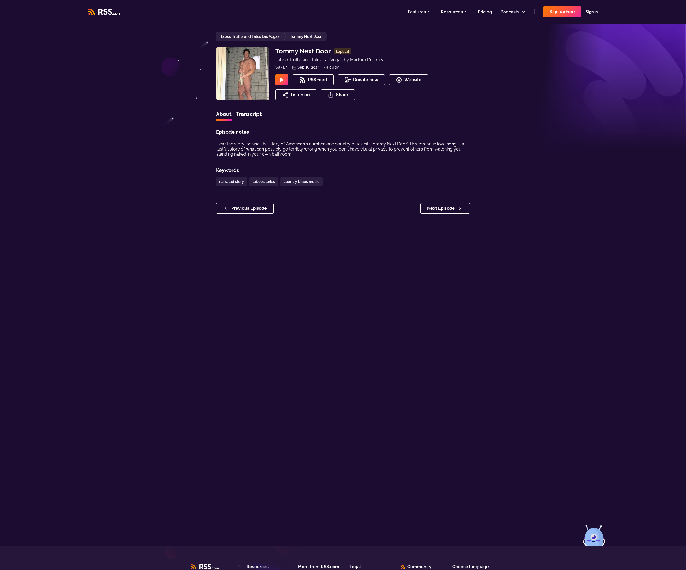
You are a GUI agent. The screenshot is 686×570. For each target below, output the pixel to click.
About (224, 114)
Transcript (249, 114)
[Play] (281, 79)
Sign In (592, 12)
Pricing (485, 11)
